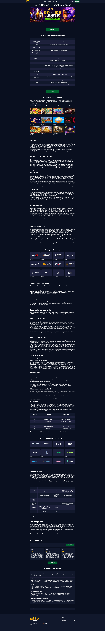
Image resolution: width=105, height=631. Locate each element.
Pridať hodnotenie (70, 544)
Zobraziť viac (52, 562)
